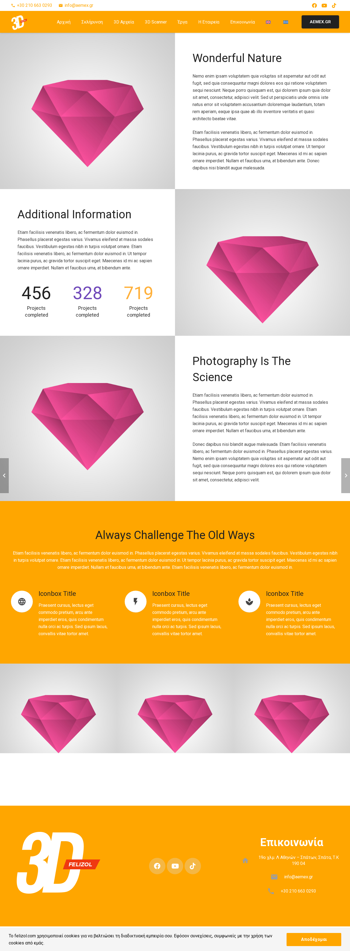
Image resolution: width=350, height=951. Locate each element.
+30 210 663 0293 (298, 891)
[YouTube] (324, 5)
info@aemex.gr (298, 876)
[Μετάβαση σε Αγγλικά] (269, 22)
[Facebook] (314, 5)
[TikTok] (334, 5)
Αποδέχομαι (314, 939)
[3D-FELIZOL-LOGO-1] (19, 21)
